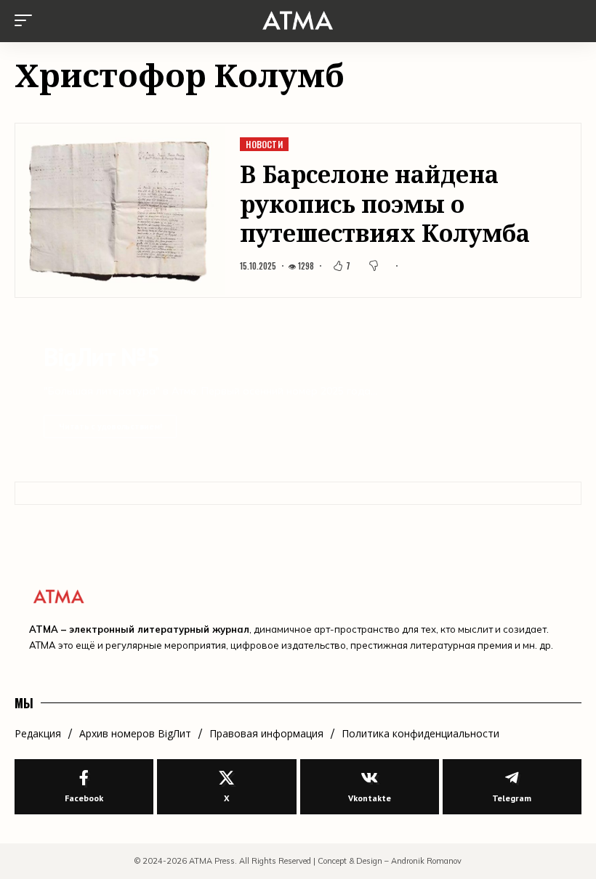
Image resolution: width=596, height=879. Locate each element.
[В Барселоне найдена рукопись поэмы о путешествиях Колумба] (120, 210)
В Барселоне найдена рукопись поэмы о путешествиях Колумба (385, 203)
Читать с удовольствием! (110, 426)
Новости (264, 144)
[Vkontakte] (369, 787)
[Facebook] (84, 787)
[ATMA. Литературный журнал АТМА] (298, 20)
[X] (226, 787)
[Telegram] (512, 787)
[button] (27, 20)
